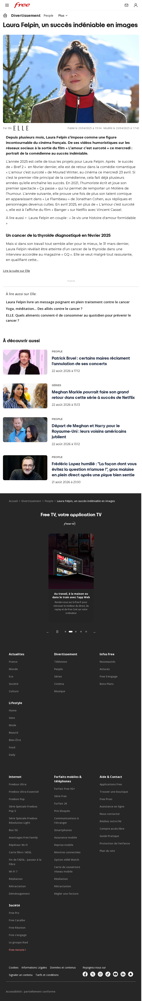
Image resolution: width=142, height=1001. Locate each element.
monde (13, 681)
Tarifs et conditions (20, 994)
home (12, 722)
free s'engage (107, 688)
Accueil (13, 513)
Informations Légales (34, 979)
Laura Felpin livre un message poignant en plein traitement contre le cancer (68, 314)
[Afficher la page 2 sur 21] (69, 644)
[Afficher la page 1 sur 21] (64, 644)
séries (57, 688)
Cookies (13, 979)
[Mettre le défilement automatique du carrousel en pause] (56, 644)
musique (58, 703)
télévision (59, 673)
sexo (12, 730)
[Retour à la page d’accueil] (5, 15)
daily (12, 766)
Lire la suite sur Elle (16, 283)
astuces (103, 681)
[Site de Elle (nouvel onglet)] (20, 135)
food (12, 759)
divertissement (26, 15)
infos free (105, 666)
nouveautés (105, 673)
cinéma (58, 696)
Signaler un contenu (49, 987)
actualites (16, 666)
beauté (13, 744)
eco (11, 688)
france (13, 673)
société (13, 696)
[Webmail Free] (124, 5)
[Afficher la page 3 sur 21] (74, 644)
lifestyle (15, 715)
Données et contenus (22, 987)
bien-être (15, 752)
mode (12, 737)
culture (13, 703)
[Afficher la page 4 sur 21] (79, 644)
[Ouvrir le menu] (7, 5)
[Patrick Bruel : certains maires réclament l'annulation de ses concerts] (25, 374)
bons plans (105, 696)
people (49, 513)
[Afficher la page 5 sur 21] (84, 644)
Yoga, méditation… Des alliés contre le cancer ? (44, 320)
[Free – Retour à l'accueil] (22, 5)
